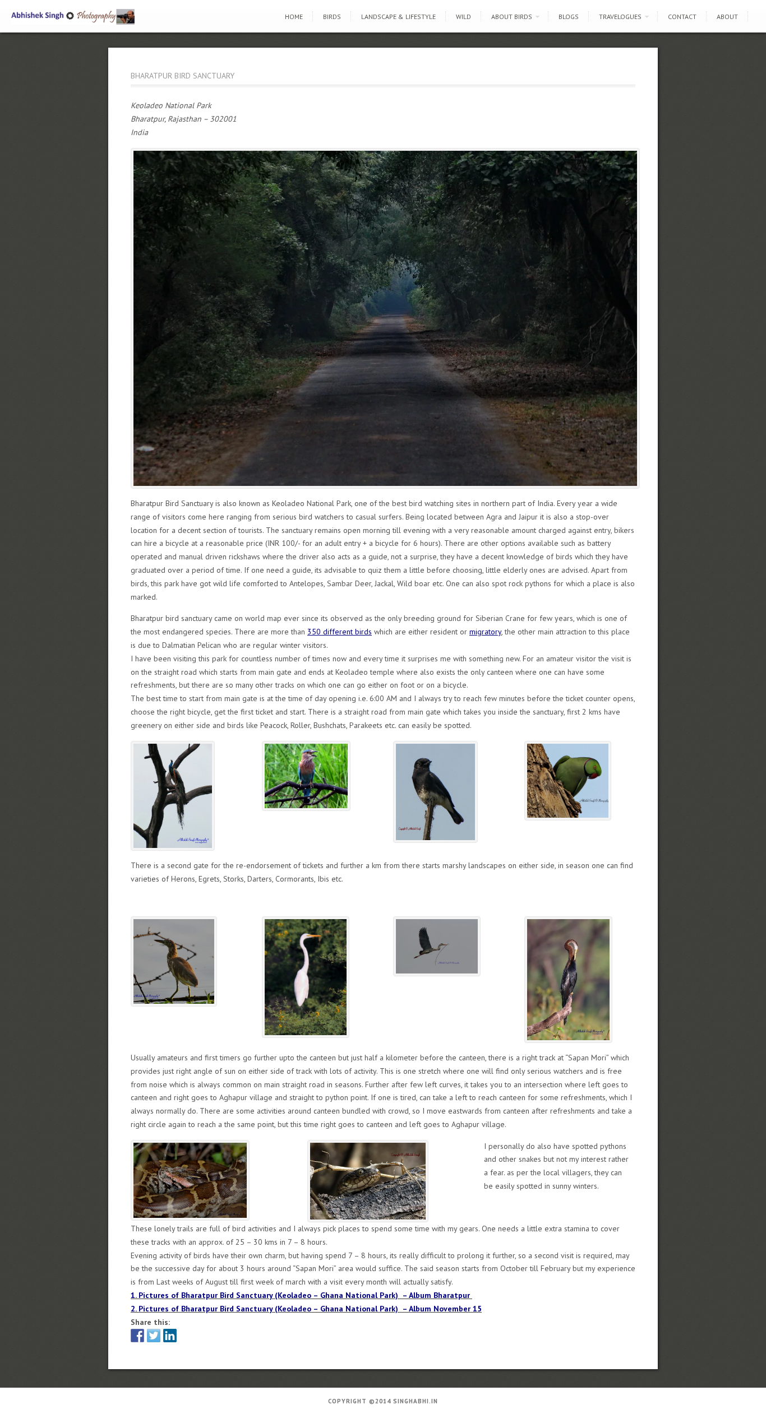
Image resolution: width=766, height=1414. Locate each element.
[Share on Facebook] (137, 1335)
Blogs (569, 16)
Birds (332, 16)
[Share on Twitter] (153, 1335)
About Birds (511, 16)
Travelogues (620, 16)
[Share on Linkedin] (170, 1335)
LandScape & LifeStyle (398, 16)
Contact (682, 16)
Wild (463, 16)
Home (294, 16)
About (727, 16)
